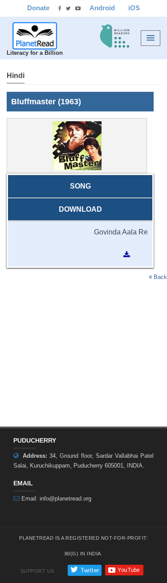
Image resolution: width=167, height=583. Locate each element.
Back (159, 277)
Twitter (89, 570)
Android (102, 8)
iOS (134, 8)
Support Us (37, 571)
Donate (38, 8)
